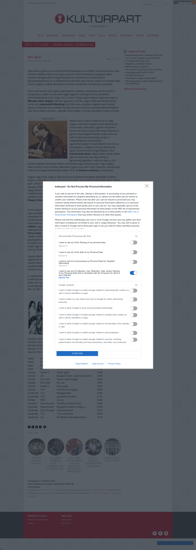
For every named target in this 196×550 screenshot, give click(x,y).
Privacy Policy (114, 363)
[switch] (133, 242)
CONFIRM (77, 353)
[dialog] (98, 275)
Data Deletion (82, 363)
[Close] (147, 187)
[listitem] (98, 236)
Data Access (98, 363)
